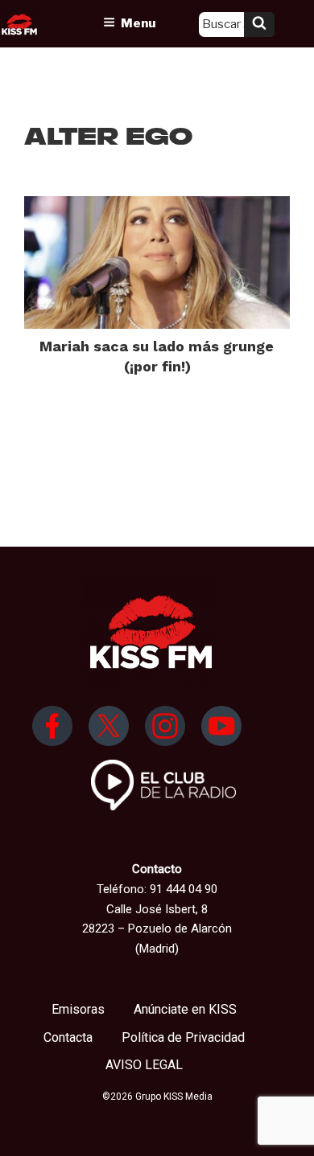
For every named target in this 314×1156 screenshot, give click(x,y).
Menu (138, 23)
